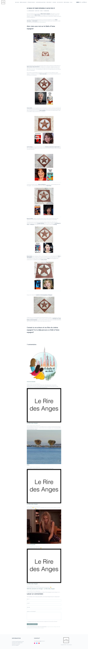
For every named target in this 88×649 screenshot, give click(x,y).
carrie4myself (31, 544)
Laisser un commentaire (32, 624)
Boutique (17, 2)
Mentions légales (15, 645)
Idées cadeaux (66, 2)
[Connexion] (82, 2)
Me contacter (60, 2)
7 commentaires (46, 10)
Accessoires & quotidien (41, 2)
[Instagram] (77, 2)
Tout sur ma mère (32, 69)
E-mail (28, 603)
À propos (54, 2)
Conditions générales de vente (18, 641)
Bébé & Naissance (23, 2)
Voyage (41, 10)
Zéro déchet (49, 2)
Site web (28, 607)
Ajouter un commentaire (31, 611)
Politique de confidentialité (17, 642)
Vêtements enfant (31, 2)
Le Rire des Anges (32, 423)
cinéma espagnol (42, 22)
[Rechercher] (80, 2)
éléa (28, 465)
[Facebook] (78, 2)
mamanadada (31, 381)
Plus (71, 2)
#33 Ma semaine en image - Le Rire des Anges (41, 588)
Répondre (38, 383)
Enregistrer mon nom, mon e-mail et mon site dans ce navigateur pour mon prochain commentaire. (42, 621)
